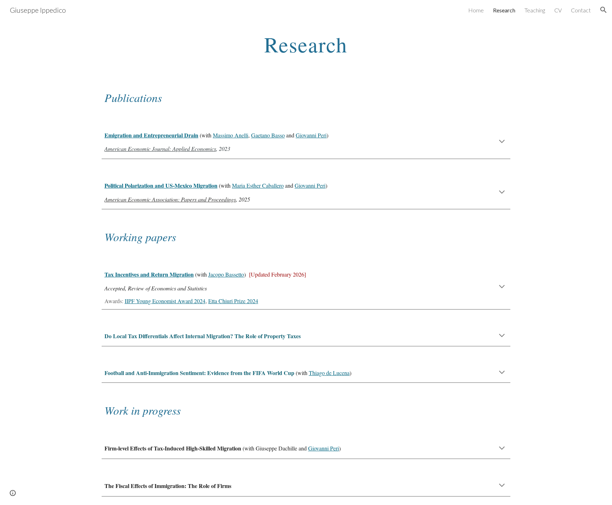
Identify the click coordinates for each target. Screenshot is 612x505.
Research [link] (504, 10)
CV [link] (558, 10)
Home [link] (476, 10)
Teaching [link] (535, 10)
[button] (603, 9)
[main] (306, 44)
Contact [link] (581, 10)
